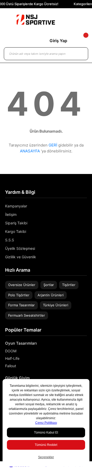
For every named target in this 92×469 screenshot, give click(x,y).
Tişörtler (68, 285)
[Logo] (36, 20)
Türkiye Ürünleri (55, 305)
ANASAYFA (30, 151)
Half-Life (12, 358)
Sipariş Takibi (16, 223)
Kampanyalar (16, 206)
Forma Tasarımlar (21, 305)
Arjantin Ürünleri (51, 295)
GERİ (53, 145)
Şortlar (48, 285)
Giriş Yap (58, 40)
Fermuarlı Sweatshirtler (26, 315)
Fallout (10, 366)
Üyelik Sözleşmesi (20, 248)
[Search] (79, 53)
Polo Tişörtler (18, 295)
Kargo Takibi (15, 231)
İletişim (11, 214)
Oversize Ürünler (21, 285)
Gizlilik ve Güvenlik (20, 257)
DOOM (10, 351)
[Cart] (81, 40)
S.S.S (9, 240)
